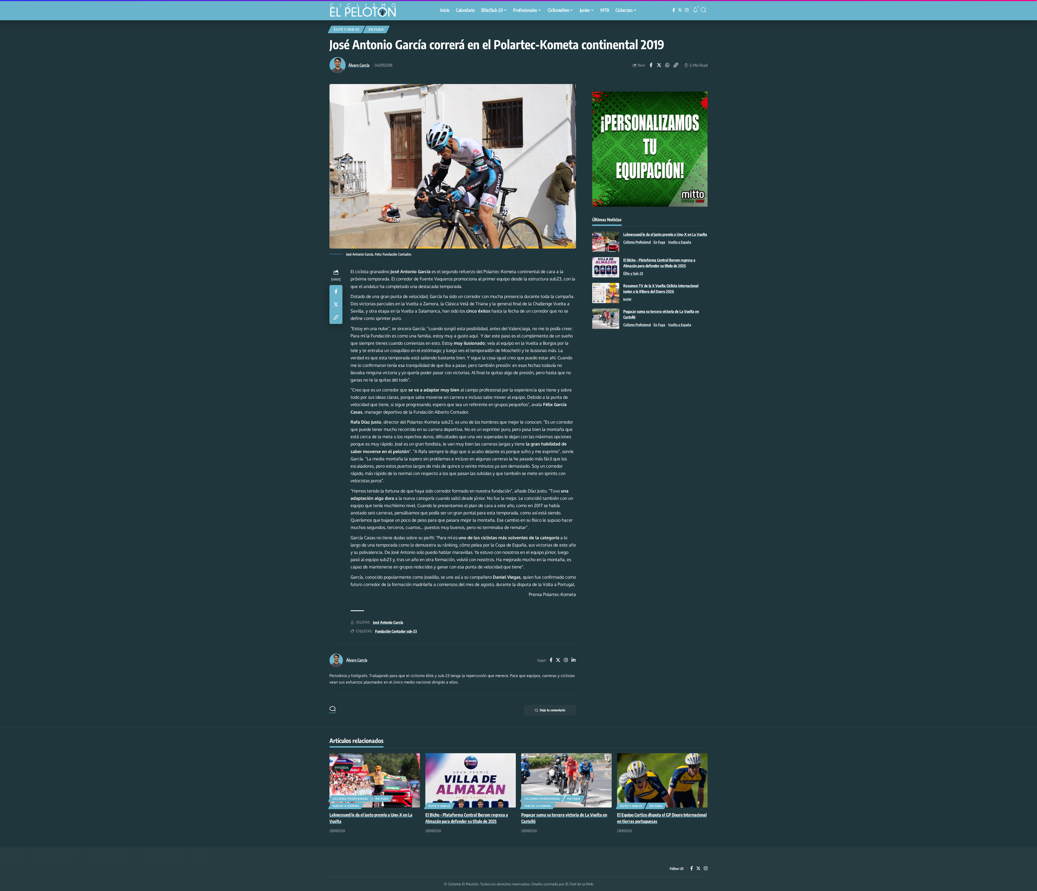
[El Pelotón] (365, 11)
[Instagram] (687, 10)
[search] (703, 10)
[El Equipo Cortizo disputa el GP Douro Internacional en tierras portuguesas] (662, 780)
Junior (627, 299)
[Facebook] (673, 10)
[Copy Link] (676, 65)
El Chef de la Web (579, 884)
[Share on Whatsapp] (667, 65)
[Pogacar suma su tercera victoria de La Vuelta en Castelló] (605, 319)
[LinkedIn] (573, 660)
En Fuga (376, 29)
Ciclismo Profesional (637, 242)
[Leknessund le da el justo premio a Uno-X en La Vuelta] (605, 242)
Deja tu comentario (552, 710)
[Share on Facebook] (651, 65)
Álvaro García (358, 65)
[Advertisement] (650, 377)
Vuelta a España (679, 242)
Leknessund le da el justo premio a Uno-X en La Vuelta (665, 234)
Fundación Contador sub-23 (396, 631)
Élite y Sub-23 (346, 29)
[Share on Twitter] (659, 65)
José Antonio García (388, 622)
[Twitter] (680, 10)
